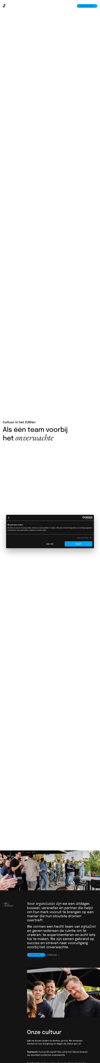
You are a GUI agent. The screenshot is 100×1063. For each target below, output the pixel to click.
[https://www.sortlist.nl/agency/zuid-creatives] (9, 905)
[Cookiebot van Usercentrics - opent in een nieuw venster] (83, 517)
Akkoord (78, 544)
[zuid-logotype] (7, 5)
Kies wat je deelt (83, 537)
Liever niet (49, 544)
